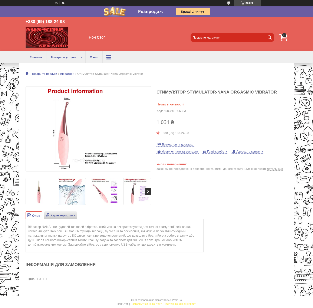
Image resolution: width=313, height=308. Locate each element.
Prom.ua (177, 300)
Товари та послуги (44, 73)
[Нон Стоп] (47, 37)
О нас (94, 57)
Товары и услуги (63, 57)
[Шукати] (269, 37)
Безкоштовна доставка (177, 144)
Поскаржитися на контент (146, 303)
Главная (36, 57)
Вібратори (67, 73)
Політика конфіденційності (180, 303)
